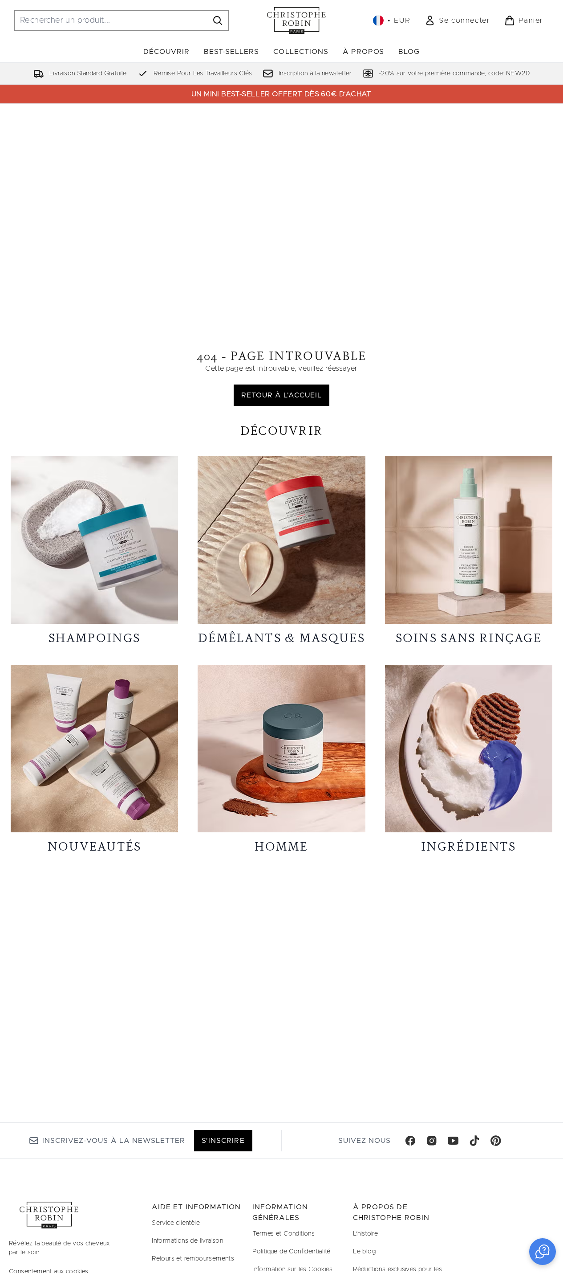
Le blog (364, 1251)
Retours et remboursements (193, 1259)
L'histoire (365, 1234)
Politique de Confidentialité (291, 1251)
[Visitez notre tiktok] (474, 1140)
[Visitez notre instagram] (431, 1140)
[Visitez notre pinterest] (495, 1140)
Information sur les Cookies (292, 1269)
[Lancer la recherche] (217, 20)
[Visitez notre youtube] (453, 1140)
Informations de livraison (187, 1241)
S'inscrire (223, 1140)
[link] (457, 20)
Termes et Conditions (283, 1234)
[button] (542, 1251)
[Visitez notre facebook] (410, 1140)
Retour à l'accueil (281, 395)
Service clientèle (176, 1223)
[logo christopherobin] (296, 20)
